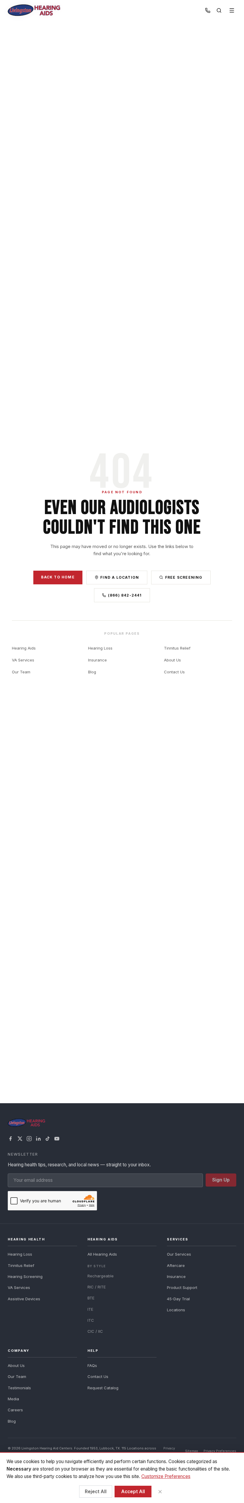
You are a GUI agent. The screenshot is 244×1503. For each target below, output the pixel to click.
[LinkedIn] (38, 1138)
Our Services (179, 1254)
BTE (90, 1298)
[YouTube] (57, 1138)
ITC (90, 1320)
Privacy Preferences (220, 1451)
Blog (92, 671)
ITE (90, 1309)
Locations (176, 1309)
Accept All (133, 1491)
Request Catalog (102, 1387)
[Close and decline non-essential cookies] (160, 1491)
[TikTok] (47, 1138)
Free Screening (184, 577)
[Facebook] (10, 1138)
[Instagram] (29, 1138)
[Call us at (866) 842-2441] (207, 10)
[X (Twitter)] (20, 1138)
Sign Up (221, 1180)
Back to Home (57, 577)
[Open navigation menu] (232, 10)
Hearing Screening (25, 1276)
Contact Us (174, 671)
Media (13, 1398)
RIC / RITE (96, 1287)
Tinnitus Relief (177, 648)
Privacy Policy (169, 1450)
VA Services (23, 660)
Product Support (182, 1287)
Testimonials (19, 1387)
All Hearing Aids (102, 1254)
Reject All (96, 1491)
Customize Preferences (165, 1476)
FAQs (92, 1365)
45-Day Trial (178, 1298)
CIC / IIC (95, 1331)
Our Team (21, 671)
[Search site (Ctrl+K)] (218, 10)
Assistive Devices (24, 1298)
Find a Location (119, 577)
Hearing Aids (24, 648)
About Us (172, 660)
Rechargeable (100, 1275)
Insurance (97, 660)
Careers (15, 1409)
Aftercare (176, 1265)
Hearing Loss (100, 648)
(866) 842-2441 (125, 595)
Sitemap (191, 1451)
